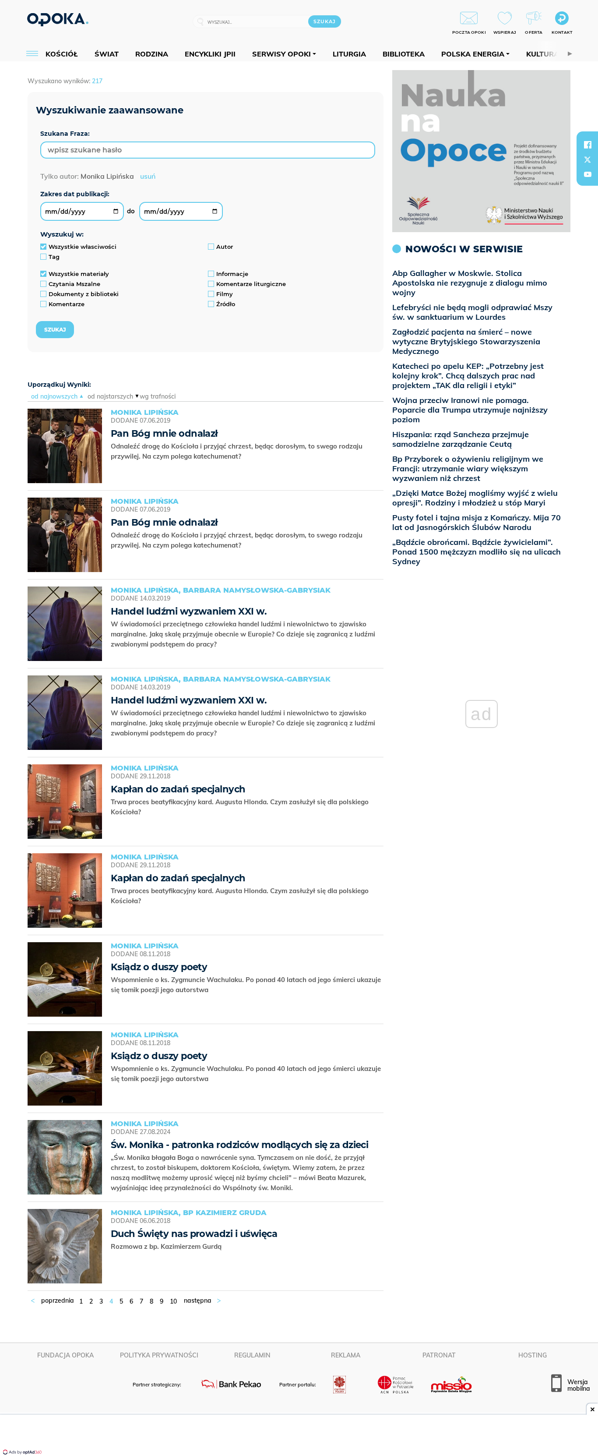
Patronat (439, 1355)
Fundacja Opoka (65, 1355)
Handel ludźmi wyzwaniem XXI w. (189, 611)
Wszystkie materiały (79, 273)
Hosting (532, 1355)
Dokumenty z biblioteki (84, 293)
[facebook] (587, 144)
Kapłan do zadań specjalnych (178, 789)
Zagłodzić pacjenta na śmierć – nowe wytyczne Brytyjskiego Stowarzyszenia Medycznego (466, 341)
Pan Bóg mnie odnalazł (164, 433)
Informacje (232, 273)
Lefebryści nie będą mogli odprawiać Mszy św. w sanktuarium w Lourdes (472, 312)
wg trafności (158, 396)
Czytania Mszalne (74, 283)
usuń (147, 176)
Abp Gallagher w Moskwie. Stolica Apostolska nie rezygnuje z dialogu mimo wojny (469, 282)
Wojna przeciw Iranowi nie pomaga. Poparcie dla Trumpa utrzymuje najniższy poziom (470, 409)
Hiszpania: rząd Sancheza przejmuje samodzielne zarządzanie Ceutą (460, 439)
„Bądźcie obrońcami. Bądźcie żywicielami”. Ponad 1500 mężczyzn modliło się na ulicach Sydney (476, 551)
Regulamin (252, 1355)
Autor (224, 246)
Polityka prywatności (159, 1355)
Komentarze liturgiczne (251, 283)
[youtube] (587, 174)
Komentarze (66, 303)
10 (173, 1301)
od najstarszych (110, 396)
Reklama (345, 1355)
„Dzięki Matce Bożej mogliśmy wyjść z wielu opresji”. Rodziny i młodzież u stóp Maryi (475, 498)
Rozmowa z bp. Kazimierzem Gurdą (167, 1246)
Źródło (225, 303)
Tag (54, 256)
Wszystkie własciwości (82, 246)
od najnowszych (54, 396)
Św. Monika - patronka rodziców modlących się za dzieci (239, 1144)
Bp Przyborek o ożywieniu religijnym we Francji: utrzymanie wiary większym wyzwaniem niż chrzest (467, 468)
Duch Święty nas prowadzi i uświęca (194, 1233)
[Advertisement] (299, 1436)
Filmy (224, 293)
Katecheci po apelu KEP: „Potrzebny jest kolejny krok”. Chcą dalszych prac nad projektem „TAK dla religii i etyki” (468, 375)
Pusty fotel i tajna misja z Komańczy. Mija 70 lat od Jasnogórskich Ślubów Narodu (476, 522)
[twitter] (587, 159)
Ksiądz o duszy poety (159, 966)
